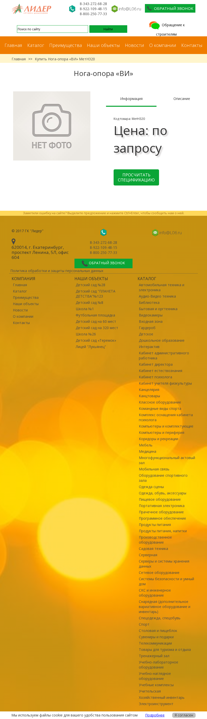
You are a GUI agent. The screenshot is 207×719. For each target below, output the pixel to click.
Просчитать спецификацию (136, 177)
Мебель (145, 445)
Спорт (144, 624)
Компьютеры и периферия (161, 432)
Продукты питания (155, 524)
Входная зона (151, 321)
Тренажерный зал (154, 655)
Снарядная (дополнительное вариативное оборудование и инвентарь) (164, 606)
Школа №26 (86, 334)
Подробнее (155, 715)
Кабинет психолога (155, 377)
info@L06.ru (130, 9)
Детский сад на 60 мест (96, 321)
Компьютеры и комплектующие (166, 426)
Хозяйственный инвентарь (162, 697)
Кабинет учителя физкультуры (165, 383)
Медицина (147, 451)
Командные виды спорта (160, 408)
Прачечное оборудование (161, 512)
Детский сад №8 (89, 302)
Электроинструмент (156, 703)
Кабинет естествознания (160, 370)
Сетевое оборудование (159, 572)
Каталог (35, 45)
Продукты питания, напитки (163, 530)
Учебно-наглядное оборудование (155, 676)
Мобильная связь (154, 469)
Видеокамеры (151, 315)
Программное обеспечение (162, 518)
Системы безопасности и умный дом (166, 581)
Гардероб (147, 327)
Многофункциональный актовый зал (167, 460)
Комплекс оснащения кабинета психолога (166, 417)
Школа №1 (85, 308)
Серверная (148, 554)
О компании (162, 45)
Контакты (191, 45)
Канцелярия (149, 389)
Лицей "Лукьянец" (91, 346)
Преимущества (65, 45)
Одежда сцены (151, 486)
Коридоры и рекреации (158, 438)
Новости (134, 45)
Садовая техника (153, 548)
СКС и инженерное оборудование (155, 593)
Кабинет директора (156, 364)
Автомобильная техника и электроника (161, 287)
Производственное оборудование (155, 540)
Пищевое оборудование (160, 499)
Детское (146, 334)
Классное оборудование (160, 402)
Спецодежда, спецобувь (159, 618)
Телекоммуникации (155, 643)
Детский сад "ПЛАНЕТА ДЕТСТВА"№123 (95, 294)
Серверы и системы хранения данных (164, 564)
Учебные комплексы (156, 684)
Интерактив (149, 346)
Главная (13, 45)
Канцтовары (149, 395)
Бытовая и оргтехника (158, 308)
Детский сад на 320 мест (97, 327)
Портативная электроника (162, 505)
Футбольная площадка (95, 315)
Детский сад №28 (90, 284)
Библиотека (149, 302)
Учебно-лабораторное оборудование (158, 665)
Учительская (150, 691)
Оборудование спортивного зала (163, 478)
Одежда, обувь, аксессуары (162, 493)
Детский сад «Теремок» (96, 340)
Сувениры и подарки (156, 636)
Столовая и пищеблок (158, 630)
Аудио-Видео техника (157, 296)
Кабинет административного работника (164, 355)
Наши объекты (103, 45)
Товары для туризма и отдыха (165, 649)
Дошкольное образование (162, 340)
